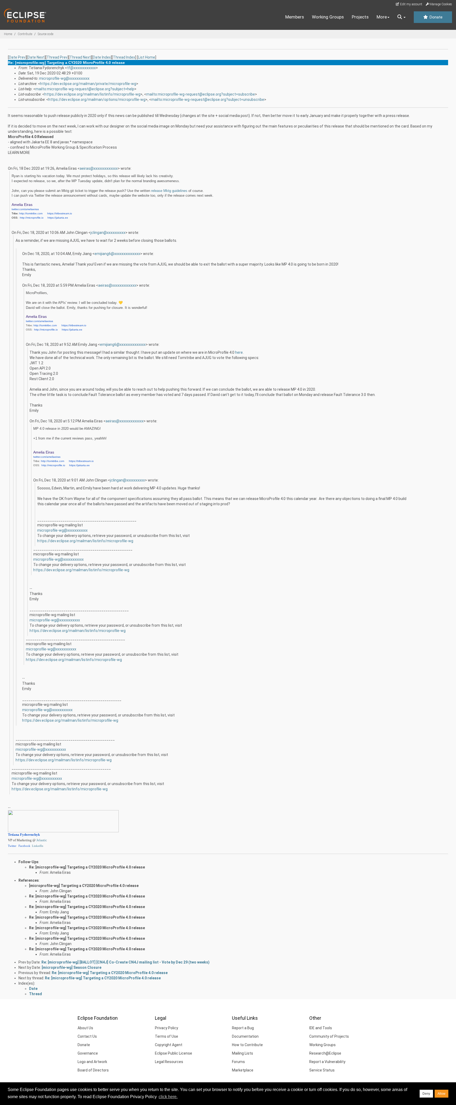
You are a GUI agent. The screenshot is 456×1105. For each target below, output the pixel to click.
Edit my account (410, 4)
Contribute (25, 34)
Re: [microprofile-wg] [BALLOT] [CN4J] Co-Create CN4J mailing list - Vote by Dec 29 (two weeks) (125, 962)
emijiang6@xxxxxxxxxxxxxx (117, 254)
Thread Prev (57, 57)
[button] (401, 17)
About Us (85, 1028)
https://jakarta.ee (58, 217)
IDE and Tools (320, 1028)
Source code (45, 34)
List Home (146, 57)
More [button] (382, 17)
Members (294, 17)
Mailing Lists (242, 1053)
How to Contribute (247, 1045)
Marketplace (242, 1070)
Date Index (102, 57)
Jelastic (41, 840)
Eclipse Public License (173, 1053)
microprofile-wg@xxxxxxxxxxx (64, 78)
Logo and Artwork (92, 1062)
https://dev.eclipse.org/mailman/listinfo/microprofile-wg (92, 94)
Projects (360, 17)
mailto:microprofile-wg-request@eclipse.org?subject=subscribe (200, 94)
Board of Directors (93, 1070)
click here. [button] (168, 1096)
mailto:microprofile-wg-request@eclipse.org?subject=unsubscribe (207, 99)
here (239, 352)
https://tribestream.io (59, 213)
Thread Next (80, 57)
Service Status (322, 1070)
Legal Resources (169, 1062)
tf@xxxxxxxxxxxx (81, 68)
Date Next (36, 57)
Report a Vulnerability (327, 1062)
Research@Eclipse (325, 1053)
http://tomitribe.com (30, 213)
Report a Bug (243, 1028)
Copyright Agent (168, 1045)
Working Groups (328, 17)
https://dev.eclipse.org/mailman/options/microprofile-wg (96, 99)
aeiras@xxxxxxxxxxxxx (99, 168)
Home (8, 34)
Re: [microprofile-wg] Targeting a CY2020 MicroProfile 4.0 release (87, 867)
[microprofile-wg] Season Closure (71, 967)
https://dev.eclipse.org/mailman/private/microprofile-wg (88, 84)
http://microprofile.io (32, 217)
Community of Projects (329, 1036)
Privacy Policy (166, 1028)
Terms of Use (166, 1036)
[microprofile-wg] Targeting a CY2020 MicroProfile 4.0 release (84, 886)
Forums (238, 1062)
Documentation (245, 1036)
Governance (88, 1053)
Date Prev (17, 57)
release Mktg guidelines (169, 191)
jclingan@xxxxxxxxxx (108, 232)
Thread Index (124, 57)
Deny (426, 1093)
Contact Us (87, 1036)
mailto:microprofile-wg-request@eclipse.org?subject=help (84, 89)
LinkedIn (37, 845)
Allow (441, 1093)
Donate (435, 17)
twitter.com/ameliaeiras (25, 209)
